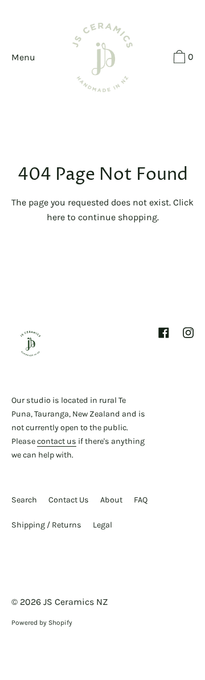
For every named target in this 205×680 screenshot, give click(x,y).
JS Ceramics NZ (75, 601)
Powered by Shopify (41, 623)
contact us (56, 441)
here (56, 217)
